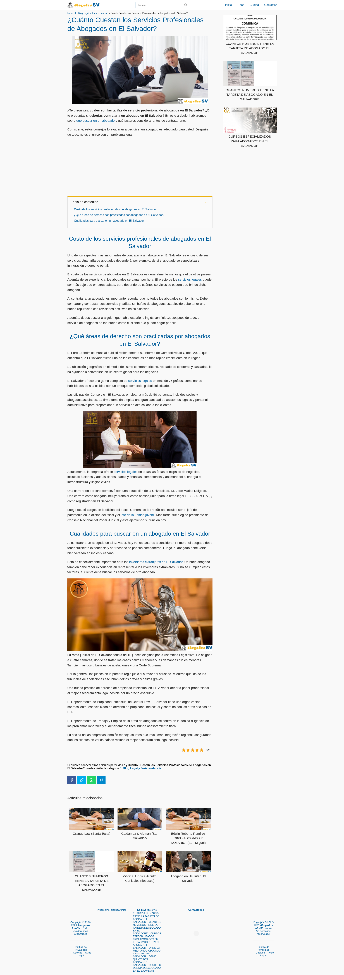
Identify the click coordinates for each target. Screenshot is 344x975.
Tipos (240, 4)
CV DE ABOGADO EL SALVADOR (146, 945)
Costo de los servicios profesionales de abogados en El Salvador (115, 209)
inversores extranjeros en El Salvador (156, 562)
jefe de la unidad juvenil (137, 515)
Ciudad (254, 4)
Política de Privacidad (81, 948)
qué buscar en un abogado (95, 120)
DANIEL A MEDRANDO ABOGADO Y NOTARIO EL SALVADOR (147, 952)
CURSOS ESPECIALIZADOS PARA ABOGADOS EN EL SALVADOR (147, 937)
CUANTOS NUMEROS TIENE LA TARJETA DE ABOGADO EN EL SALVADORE (147, 928)
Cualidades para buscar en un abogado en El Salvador (109, 220)
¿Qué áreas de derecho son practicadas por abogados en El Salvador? (119, 214)
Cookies (77, 952)
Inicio (228, 4)
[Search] (185, 5)
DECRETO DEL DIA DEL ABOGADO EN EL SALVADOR (147, 968)
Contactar (270, 4)
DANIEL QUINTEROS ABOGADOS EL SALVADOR (145, 960)
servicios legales (190, 279)
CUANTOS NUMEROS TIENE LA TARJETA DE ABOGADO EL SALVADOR (146, 917)
